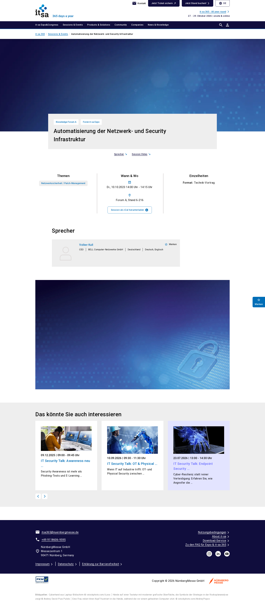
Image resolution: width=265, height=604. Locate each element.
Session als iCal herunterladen (129, 210)
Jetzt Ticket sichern (162, 3)
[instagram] (209, 554)
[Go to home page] (58, 10)
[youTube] (227, 554)
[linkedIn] (218, 554)
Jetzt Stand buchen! (195, 3)
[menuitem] (49, 25)
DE (222, 3)
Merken (171, 244)
